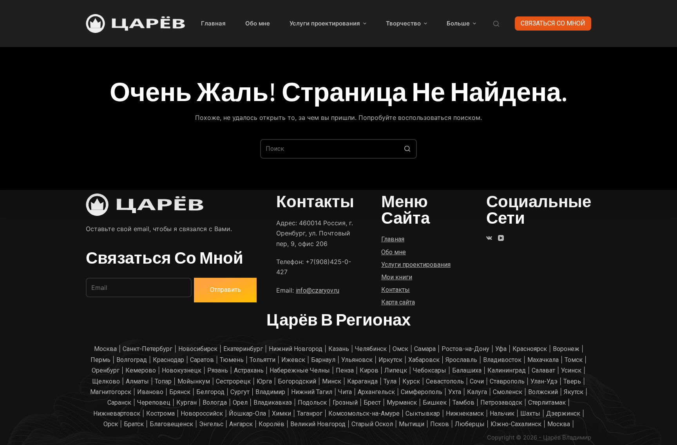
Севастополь (445, 381)
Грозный (345, 402)
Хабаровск (424, 360)
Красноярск (529, 349)
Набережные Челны (300, 370)
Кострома (160, 413)
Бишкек (435, 402)
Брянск (179, 392)
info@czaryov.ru (317, 290)
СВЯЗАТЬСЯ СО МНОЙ (553, 23)
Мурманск (402, 402)
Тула (390, 381)
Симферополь (421, 392)
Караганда (362, 381)
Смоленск (507, 392)
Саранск (119, 402)
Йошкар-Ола (247, 413)
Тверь (572, 381)
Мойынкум (193, 381)
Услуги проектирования (325, 23)
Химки (281, 413)
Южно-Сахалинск (516, 424)
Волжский (543, 392)
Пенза (345, 370)
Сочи (477, 381)
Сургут (240, 392)
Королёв (271, 424)
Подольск (312, 402)
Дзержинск (563, 413)
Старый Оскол (372, 424)
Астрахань (249, 370)
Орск (110, 424)
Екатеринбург (243, 349)
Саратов (202, 360)
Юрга (264, 381)
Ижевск (293, 360)
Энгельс (211, 424)
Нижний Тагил (311, 392)
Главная (213, 23)
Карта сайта (398, 302)
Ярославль (461, 360)
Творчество (403, 23)
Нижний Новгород (295, 349)
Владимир (270, 392)
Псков (439, 424)
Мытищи (411, 424)
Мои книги (396, 277)
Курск (411, 381)
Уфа (501, 349)
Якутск (573, 392)
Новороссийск (202, 413)
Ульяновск (357, 360)
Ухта (454, 392)
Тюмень (232, 360)
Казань (338, 349)
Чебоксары (429, 370)
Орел (240, 402)
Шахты (530, 413)
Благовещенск (171, 424)
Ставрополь (507, 381)
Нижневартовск (116, 413)
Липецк (395, 370)
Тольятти (262, 360)
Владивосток (502, 360)
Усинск (571, 370)
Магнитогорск (110, 392)
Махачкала (543, 360)
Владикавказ (272, 402)
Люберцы (470, 424)
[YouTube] (501, 238)
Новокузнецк (181, 370)
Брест (372, 402)
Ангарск (241, 424)
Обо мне (257, 23)
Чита (345, 392)
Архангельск (376, 392)
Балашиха (467, 370)
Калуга (477, 392)
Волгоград (131, 360)
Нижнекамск (465, 413)
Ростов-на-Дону (465, 349)
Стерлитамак (547, 402)
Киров (369, 370)
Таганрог (309, 413)
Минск (331, 381)
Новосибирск (197, 349)
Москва (105, 349)
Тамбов (463, 402)
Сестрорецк (233, 381)
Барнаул (323, 360)
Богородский (297, 381)
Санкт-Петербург (147, 349)
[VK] (489, 238)
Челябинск (371, 349)
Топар (163, 381)
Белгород (210, 392)
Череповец (153, 402)
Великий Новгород (318, 424)
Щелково (106, 381)
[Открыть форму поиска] (496, 24)
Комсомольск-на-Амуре (364, 413)
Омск (400, 349)
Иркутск (390, 360)
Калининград (506, 370)
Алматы (137, 381)
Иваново (150, 392)
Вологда (215, 402)
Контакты (395, 289)
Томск (574, 360)
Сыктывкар (422, 413)
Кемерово (140, 370)
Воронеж (566, 349)
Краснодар (168, 360)
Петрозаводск (501, 402)
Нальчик (502, 413)
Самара (425, 349)
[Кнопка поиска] (407, 149)
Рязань (217, 370)
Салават (543, 370)
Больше (458, 23)
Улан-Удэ (544, 381)
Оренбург (105, 370)
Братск (134, 424)
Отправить (225, 289)
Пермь (100, 360)
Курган (186, 402)
